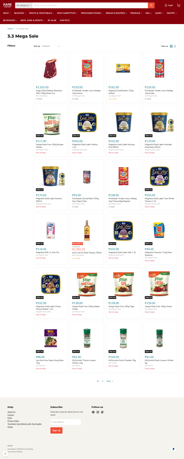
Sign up (56, 430)
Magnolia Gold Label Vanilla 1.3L (85, 146)
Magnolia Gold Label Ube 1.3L (122, 252)
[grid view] (171, 46)
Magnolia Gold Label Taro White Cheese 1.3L (159, 200)
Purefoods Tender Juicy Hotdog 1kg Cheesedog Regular (123, 200)
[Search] (151, 5)
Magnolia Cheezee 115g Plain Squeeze (158, 253)
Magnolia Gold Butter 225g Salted (121, 92)
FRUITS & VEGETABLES (40, 13)
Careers (11, 415)
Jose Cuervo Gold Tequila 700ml (87, 252)
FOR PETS (65, 20)
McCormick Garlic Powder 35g (122, 360)
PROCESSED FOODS (91, 13)
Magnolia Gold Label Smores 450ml (49, 200)
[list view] (174, 46)
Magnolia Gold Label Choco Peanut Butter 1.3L (48, 307)
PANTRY (171, 13)
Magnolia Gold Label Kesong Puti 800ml (121, 146)
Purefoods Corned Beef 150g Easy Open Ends (85, 200)
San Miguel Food (78, 96)
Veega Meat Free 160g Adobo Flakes (86, 307)
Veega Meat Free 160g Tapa (121, 306)
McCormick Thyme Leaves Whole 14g (84, 361)
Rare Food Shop (42, 96)
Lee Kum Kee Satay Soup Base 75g (50, 361)
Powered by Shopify (15, 452)
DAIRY (158, 13)
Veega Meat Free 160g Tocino (158, 306)
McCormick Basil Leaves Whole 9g (159, 361)
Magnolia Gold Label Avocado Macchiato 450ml (158, 146)
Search (10, 446)
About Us (11, 412)
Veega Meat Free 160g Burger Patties (49, 146)
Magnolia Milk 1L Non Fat (47, 252)
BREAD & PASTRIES (116, 13)
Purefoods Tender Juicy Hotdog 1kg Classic (86, 92)
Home (10, 29)
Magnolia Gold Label (79, 150)
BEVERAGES (9, 20)
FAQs (10, 418)
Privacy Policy (13, 421)
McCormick (76, 365)
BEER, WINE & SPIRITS (32, 20)
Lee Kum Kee (40, 365)
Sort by (37, 46)
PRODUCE (135, 13)
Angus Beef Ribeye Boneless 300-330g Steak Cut (49, 92)
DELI (148, 13)
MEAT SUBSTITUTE (66, 13)
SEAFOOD (19, 13)
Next (109, 381)
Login (170, 5)
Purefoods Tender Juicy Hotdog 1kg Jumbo (159, 92)
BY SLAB (52, 20)
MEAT (6, 13)
